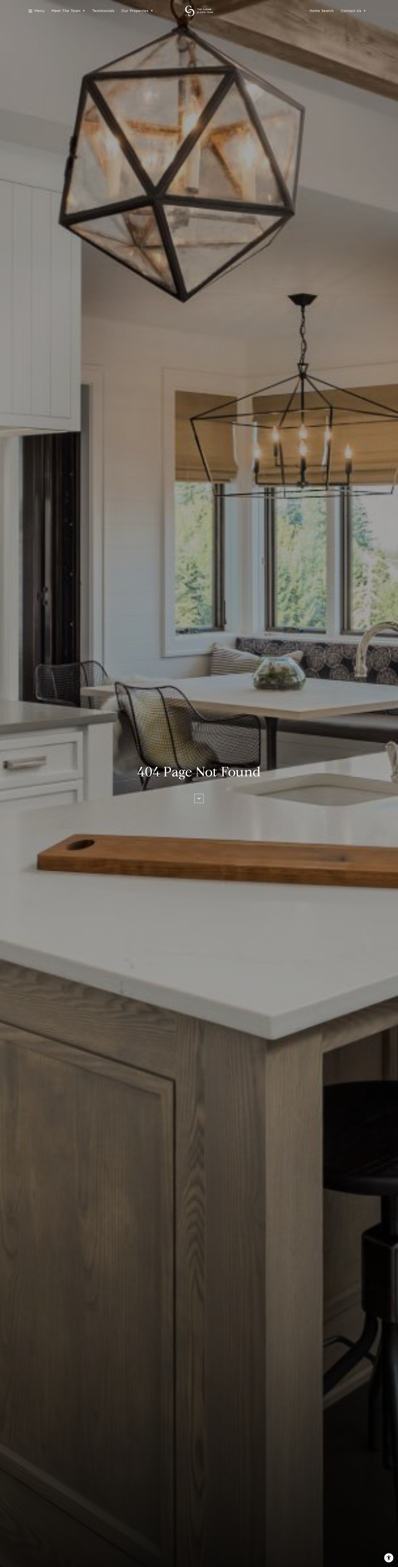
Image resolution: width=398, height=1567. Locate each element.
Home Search (322, 11)
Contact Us (351, 11)
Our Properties (135, 11)
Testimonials (103, 11)
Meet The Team (66, 11)
